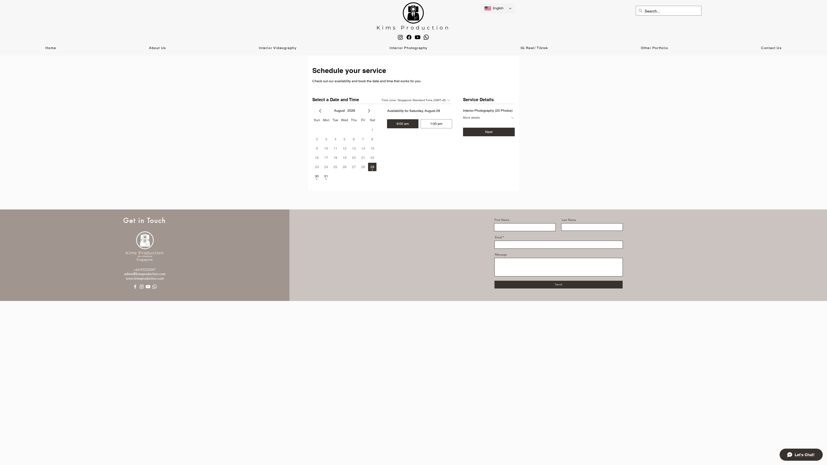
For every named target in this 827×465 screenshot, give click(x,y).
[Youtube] (417, 37)
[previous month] (320, 110)
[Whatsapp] (426, 37)
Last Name (569, 219)
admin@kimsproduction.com (144, 274)
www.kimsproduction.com (145, 278)
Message (501, 254)
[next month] (369, 110)
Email (498, 237)
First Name (501, 219)
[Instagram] (400, 37)
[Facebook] (409, 37)
